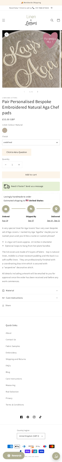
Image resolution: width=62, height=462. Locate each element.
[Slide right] (37, 91)
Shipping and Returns (16, 359)
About (9, 333)
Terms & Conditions (15, 404)
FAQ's (8, 365)
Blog (8, 372)
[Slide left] (24, 91)
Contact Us (11, 339)
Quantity (5, 159)
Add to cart (31, 174)
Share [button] (8, 305)
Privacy (9, 398)
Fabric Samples (13, 346)
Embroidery (11, 352)
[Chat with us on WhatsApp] (56, 456)
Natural (4, 130)
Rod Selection (12, 391)
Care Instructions (14, 378)
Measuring (10, 385)
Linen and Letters (33, 456)
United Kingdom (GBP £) (29, 436)
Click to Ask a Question (16, 152)
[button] (3, 20)
